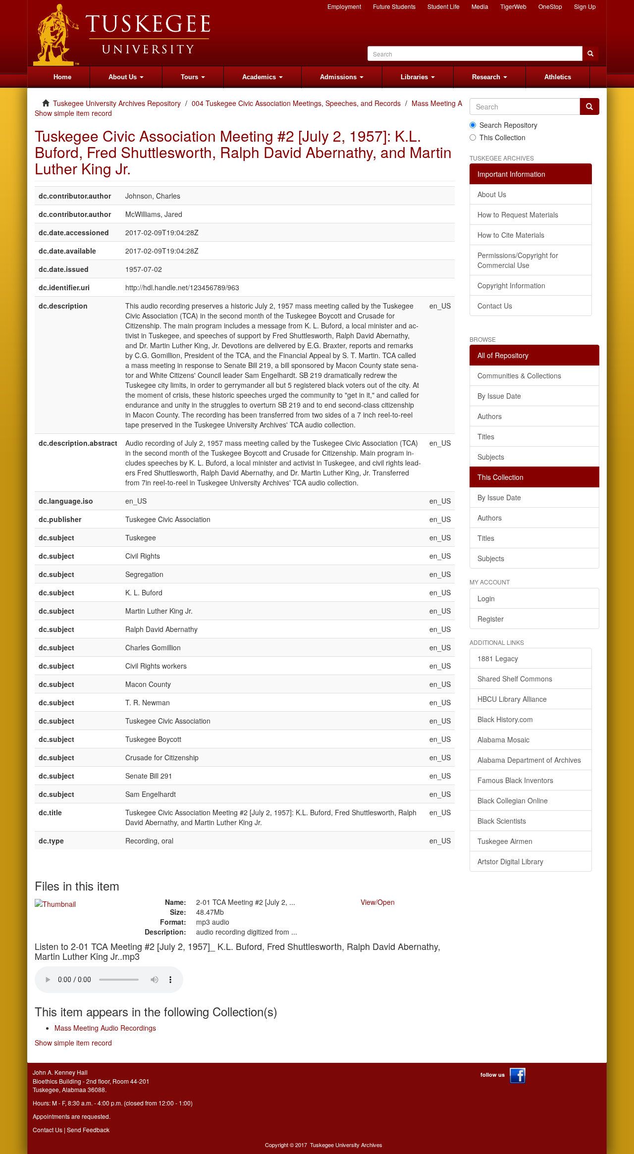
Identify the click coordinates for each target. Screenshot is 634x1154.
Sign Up (585, 6)
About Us (491, 194)
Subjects (490, 457)
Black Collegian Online (512, 800)
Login (486, 598)
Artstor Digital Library (510, 861)
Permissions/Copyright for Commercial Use (517, 260)
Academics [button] (260, 77)
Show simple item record (73, 113)
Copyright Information (511, 285)
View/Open (378, 902)
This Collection (502, 137)
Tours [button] (190, 77)
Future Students (394, 6)
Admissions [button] (339, 77)
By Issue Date (499, 396)
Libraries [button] (415, 77)
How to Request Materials (517, 214)
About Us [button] (123, 77)
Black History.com (505, 719)
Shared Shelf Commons (514, 678)
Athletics (557, 77)
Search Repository (508, 125)
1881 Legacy (497, 658)
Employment (344, 6)
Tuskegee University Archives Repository (117, 103)
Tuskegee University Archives (346, 1145)
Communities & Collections (519, 375)
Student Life (443, 6)
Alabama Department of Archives (529, 760)
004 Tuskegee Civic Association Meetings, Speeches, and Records (296, 103)
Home (62, 77)
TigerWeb (513, 6)
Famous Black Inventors (515, 780)
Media (480, 6)
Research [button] (487, 77)
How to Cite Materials (510, 235)
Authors (489, 416)
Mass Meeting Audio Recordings (105, 1028)
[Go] (589, 106)
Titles (485, 436)
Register (490, 619)
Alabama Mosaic (503, 739)
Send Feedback (88, 1129)
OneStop (550, 6)
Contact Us (494, 306)
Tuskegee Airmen (504, 841)
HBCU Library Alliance (512, 699)
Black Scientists (501, 821)
